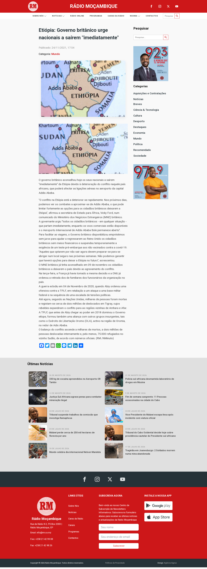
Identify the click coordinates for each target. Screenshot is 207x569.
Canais (71, 525)
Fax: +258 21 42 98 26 (41, 545)
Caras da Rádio (116, 16)
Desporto (139, 121)
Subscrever (118, 546)
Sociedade (139, 155)
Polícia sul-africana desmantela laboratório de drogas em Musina (149, 381)
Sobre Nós (73, 506)
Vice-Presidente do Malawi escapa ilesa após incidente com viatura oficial (149, 416)
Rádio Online (77, 16)
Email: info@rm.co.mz (40, 532)
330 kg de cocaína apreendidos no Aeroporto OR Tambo (75, 381)
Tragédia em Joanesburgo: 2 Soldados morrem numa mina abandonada (150, 452)
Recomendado (142, 150)
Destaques (139, 127)
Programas (96, 16)
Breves (137, 104)
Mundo (55, 54)
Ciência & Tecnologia (146, 109)
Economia (139, 132)
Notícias (57, 16)
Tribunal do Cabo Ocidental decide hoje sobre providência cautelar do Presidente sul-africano (150, 434)
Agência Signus (170, 563)
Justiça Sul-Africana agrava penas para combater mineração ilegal (75, 398)
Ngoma (133, 16)
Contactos (152, 16)
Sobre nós (38, 16)
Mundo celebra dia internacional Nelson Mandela (75, 452)
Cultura (137, 115)
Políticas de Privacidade (115, 563)
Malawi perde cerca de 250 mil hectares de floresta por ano (72, 434)
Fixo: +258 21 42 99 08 (41, 539)
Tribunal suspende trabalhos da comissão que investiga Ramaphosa (73, 416)
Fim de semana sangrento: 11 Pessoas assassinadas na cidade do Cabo (145, 398)
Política (138, 144)
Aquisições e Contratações (149, 93)
